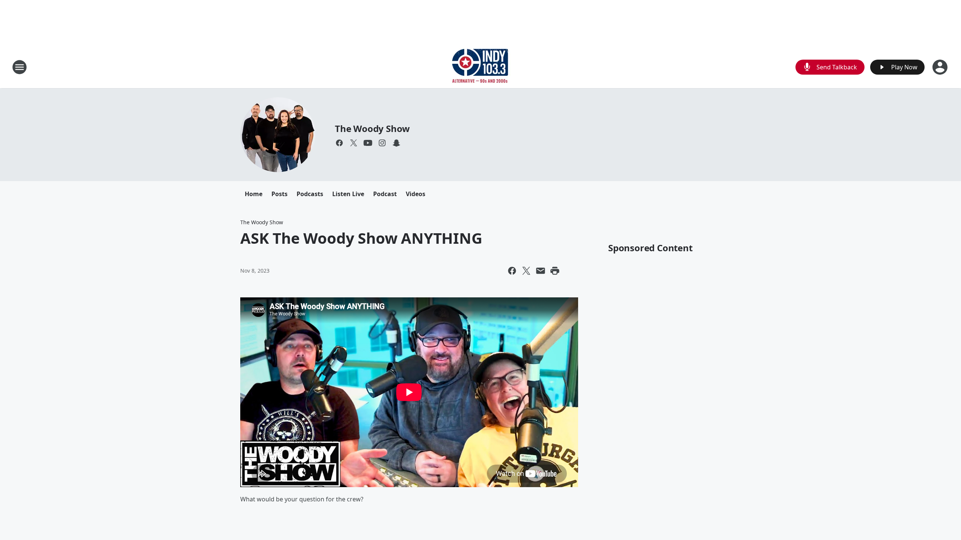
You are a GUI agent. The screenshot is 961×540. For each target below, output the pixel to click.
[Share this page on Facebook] (512, 271)
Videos (415, 194)
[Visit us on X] (353, 142)
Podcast (385, 194)
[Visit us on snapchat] (396, 142)
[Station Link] (480, 67)
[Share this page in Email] (540, 271)
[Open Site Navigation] (19, 67)
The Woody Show (372, 128)
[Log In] (940, 67)
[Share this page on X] (526, 271)
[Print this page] (555, 271)
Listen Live (348, 194)
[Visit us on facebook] (339, 142)
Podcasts (310, 194)
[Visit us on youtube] (367, 142)
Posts (279, 194)
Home (253, 194)
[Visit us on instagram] (382, 142)
